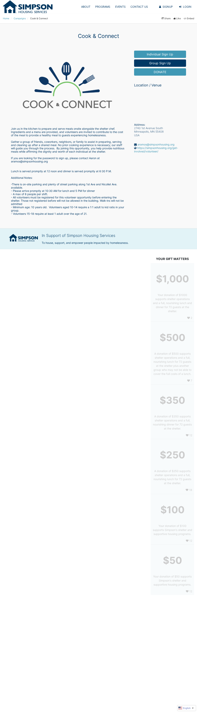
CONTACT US (139, 6)
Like (178, 18)
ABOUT (85, 6)
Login (187, 6)
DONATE (160, 72)
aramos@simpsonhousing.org (156, 144)
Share (167, 18)
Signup (168, 6)
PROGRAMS (102, 6)
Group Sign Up (160, 63)
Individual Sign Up (160, 54)
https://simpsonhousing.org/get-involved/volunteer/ (156, 149)
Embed (190, 18)
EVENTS (120, 6)
